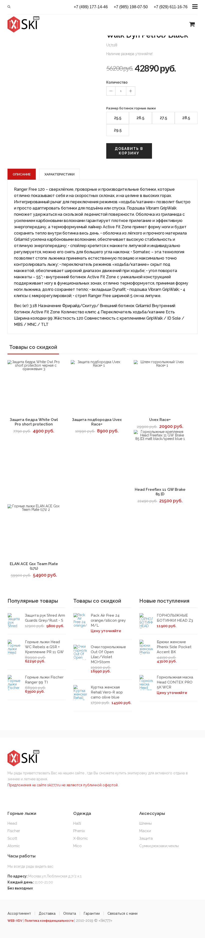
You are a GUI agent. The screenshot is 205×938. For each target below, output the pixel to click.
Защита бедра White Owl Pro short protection (34, 421)
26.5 (140, 117)
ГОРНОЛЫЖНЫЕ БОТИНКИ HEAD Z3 (175, 618)
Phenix (79, 831)
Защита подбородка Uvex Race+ (97, 421)
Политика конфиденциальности (49, 920)
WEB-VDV (15, 920)
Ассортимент (19, 913)
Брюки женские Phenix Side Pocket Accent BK (174, 647)
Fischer (14, 831)
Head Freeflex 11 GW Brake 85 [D (160, 491)
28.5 (186, 117)
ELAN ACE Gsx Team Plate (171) (34, 566)
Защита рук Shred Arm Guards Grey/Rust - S (45, 618)
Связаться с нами (123, 913)
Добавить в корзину (129, 151)
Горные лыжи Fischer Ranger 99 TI (44, 679)
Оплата (69, 913)
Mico (77, 846)
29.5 (118, 130)
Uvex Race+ (160, 419)
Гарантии (92, 913)
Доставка (47, 913)
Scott (12, 838)
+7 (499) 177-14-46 (91, 7)
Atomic (14, 846)
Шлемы (145, 823)
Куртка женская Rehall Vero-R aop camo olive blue (107, 692)
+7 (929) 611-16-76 (171, 7)
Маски (145, 831)
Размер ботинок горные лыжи (131, 108)
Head (12, 823)
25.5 (117, 117)
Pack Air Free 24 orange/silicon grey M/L (108, 620)
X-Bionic (80, 838)
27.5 (163, 117)
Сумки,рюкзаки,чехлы (159, 846)
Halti (77, 823)
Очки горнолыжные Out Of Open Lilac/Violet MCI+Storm (108, 654)
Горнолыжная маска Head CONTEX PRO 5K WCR (175, 682)
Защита (146, 838)
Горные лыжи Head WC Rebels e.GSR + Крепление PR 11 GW (44, 647)
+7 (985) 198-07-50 (131, 7)
